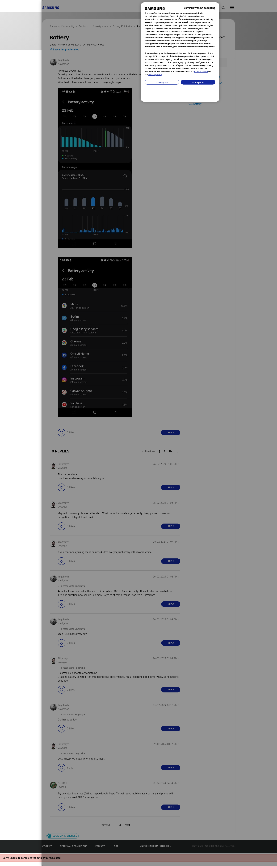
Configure (162, 83)
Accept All (198, 82)
